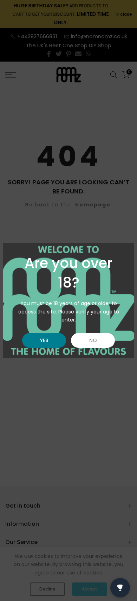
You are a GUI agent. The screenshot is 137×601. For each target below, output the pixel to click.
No (93, 340)
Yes (44, 340)
